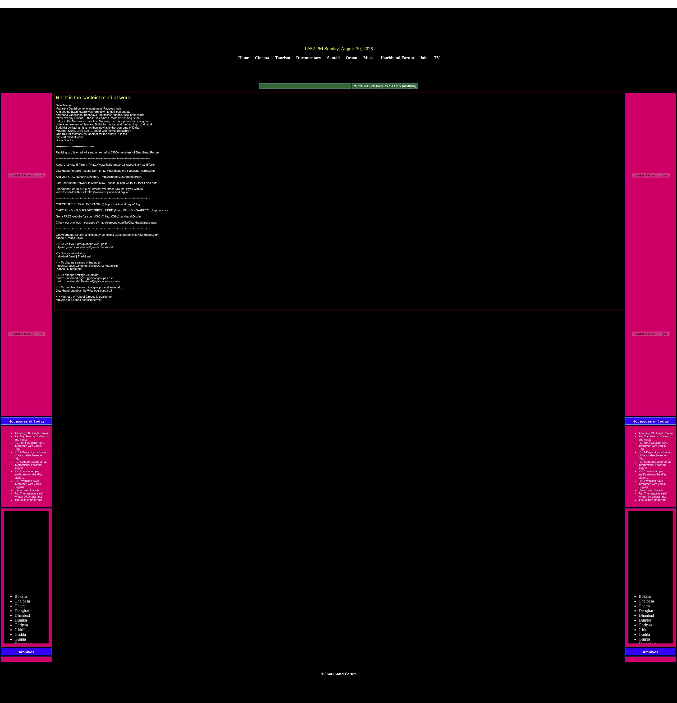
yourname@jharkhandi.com (79, 234)
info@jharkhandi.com (144, 234)
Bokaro (21, 591)
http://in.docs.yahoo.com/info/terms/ (79, 299)
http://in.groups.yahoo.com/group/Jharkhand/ (84, 247)
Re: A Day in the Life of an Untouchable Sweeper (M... (31, 455)
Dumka (21, 615)
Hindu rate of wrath (27, 490)
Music (368, 58)
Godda (20, 629)
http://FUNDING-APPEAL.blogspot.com (142, 210)
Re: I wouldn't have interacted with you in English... (28, 484)
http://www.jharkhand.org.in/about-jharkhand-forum (124, 164)
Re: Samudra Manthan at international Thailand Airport (31, 465)
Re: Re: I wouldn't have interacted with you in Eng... (29, 446)
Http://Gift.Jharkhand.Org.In (123, 216)
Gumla (20, 634)
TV (437, 58)
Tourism (282, 58)
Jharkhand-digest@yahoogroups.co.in (88, 278)
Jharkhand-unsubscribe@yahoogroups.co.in (84, 290)
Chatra (20, 600)
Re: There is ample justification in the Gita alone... (28, 474)
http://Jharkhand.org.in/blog (122, 204)
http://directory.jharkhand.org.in (121, 176)
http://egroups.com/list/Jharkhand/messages (128, 222)
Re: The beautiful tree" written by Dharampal (29, 495)
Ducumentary (308, 58)
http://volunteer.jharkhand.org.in (108, 192)
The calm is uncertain (28, 499)
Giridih (20, 624)
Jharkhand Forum (397, 58)
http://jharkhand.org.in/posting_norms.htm (128, 170)
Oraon (351, 58)
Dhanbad (22, 610)
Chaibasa (22, 596)
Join (424, 58)
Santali (333, 58)
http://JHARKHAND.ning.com (138, 182)
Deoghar (22, 605)
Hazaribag (23, 639)
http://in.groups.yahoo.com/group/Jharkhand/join (87, 265)
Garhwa (21, 620)
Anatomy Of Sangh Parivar (32, 433)
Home (243, 58)
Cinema (262, 58)
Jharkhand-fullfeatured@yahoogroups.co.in (92, 281)
